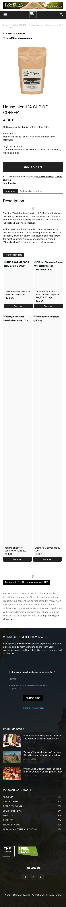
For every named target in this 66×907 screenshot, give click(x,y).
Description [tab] (10, 191)
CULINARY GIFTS (18, 25)
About (8, 894)
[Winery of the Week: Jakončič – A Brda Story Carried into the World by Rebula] (12, 757)
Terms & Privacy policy (33, 708)
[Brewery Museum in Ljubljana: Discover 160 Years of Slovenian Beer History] (12, 740)
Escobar (12, 183)
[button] (5, 15)
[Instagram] (33, 877)
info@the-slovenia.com (19, 38)
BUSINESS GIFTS (45, 176)
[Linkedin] (41, 877)
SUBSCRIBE (33, 698)
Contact (17, 894)
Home (5, 25)
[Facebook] (25, 877)
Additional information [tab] (31, 191)
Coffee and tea (36, 25)
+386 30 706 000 (15, 33)
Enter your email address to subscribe (31, 672)
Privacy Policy (53, 894)
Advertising (38, 894)
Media (26, 894)
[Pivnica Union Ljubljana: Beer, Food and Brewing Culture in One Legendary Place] (12, 773)
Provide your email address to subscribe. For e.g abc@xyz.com (29, 687)
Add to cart (33, 167)
